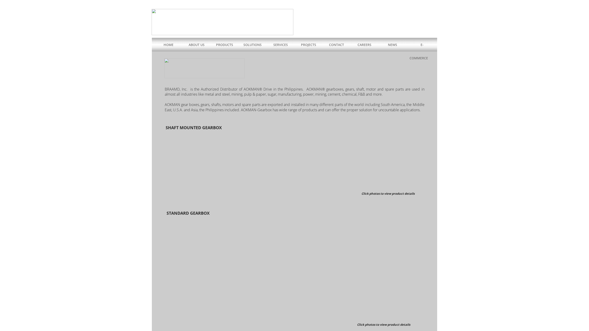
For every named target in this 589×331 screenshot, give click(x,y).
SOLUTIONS (252, 45)
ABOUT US (197, 45)
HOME (168, 45)
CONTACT (336, 45)
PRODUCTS (224, 45)
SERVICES (280, 45)
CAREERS (364, 45)
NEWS (392, 45)
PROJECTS (308, 45)
